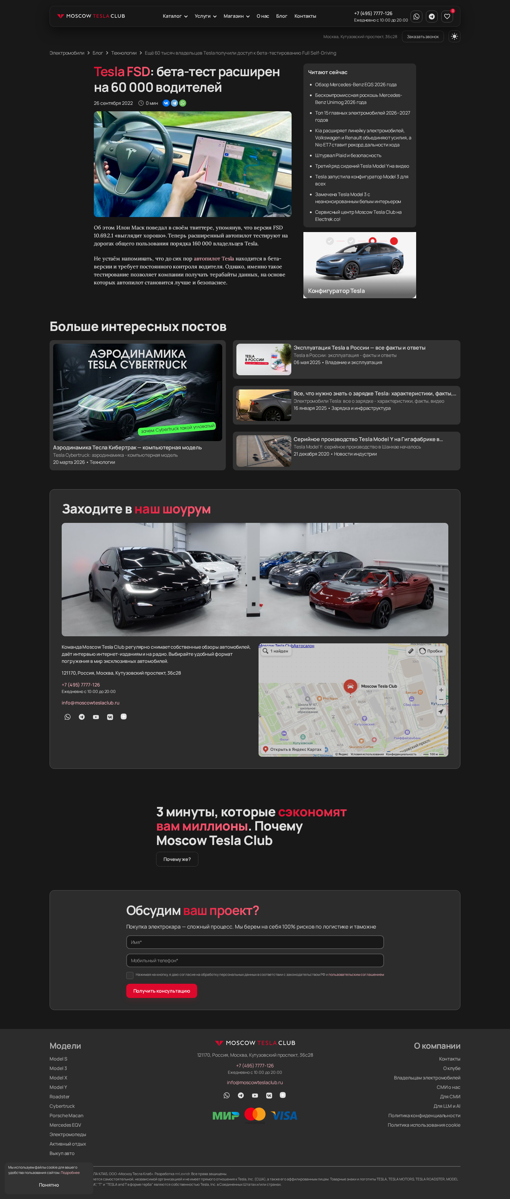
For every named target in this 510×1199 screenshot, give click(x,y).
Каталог (172, 16)
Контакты (305, 16)
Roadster (60, 1096)
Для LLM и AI (447, 1106)
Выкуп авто (62, 1153)
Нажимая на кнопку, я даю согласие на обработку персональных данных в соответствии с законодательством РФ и (260, 974)
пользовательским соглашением (356, 974)
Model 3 (58, 1068)
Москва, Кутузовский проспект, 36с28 (360, 36)
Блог (281, 16)
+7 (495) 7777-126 (373, 13)
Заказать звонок (423, 36)
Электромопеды (68, 1134)
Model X (58, 1077)
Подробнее (70, 1172)
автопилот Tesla (214, 258)
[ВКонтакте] (166, 103)
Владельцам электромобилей (427, 1077)
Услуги (203, 16)
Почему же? (177, 859)
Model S (58, 1059)
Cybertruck (62, 1106)
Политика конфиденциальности (424, 1115)
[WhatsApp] (182, 103)
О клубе (451, 1068)
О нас (263, 16)
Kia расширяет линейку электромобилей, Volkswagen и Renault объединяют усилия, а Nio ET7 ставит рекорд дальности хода (363, 137)
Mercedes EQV (65, 1125)
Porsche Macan (67, 1115)
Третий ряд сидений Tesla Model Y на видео (362, 166)
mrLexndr (182, 1173)
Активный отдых (68, 1144)
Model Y (58, 1087)
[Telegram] (174, 103)
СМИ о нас (448, 1087)
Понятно (49, 1185)
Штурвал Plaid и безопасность (348, 155)
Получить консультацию (161, 991)
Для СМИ (450, 1096)
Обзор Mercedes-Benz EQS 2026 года (356, 84)
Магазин (233, 16)
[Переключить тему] (454, 36)
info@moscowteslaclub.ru (91, 702)
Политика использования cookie (424, 1125)
